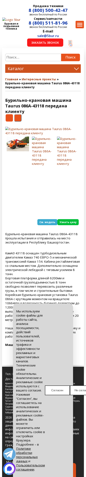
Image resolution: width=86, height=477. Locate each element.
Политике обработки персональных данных (27, 454)
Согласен (57, 390)
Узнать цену (68, 222)
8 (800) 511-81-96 (48, 23)
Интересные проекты (39, 79)
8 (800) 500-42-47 (48, 10)
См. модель (47, 222)
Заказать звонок (45, 43)
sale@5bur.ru (48, 35)
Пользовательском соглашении (30, 467)
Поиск (70, 57)
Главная (11, 79)
